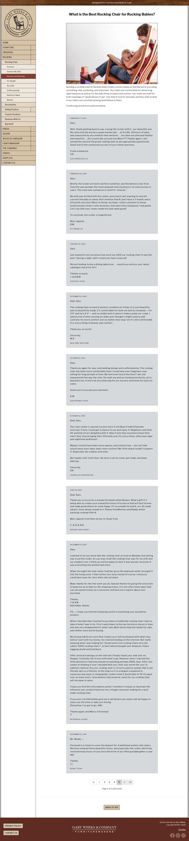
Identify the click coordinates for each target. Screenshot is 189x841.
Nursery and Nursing (16, 76)
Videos (6, 153)
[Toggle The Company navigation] (33, 148)
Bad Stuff (9, 124)
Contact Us (9, 163)
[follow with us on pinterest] (178, 835)
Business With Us (12, 119)
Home (6, 42)
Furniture (8, 47)
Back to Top (111, 807)
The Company (10, 148)
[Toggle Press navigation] (33, 129)
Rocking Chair (11, 62)
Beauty (10, 100)
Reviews (7, 57)
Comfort (10, 67)
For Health (11, 81)
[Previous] (99, 782)
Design (6, 134)
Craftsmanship (13, 90)
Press (6, 129)
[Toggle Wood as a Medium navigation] (33, 138)
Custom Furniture (12, 114)
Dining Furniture (12, 109)
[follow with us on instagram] (183, 835)
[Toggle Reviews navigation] (33, 57)
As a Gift (10, 86)
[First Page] (94, 782)
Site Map (182, 830)
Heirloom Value (13, 95)
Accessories (10, 104)
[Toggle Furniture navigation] (33, 47)
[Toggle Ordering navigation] (33, 52)
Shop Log (7, 158)
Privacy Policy (13, 826)
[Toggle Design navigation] (33, 133)
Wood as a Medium (12, 138)
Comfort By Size (14, 71)
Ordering (8, 52)
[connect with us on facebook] (172, 835)
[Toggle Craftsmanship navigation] (33, 143)
